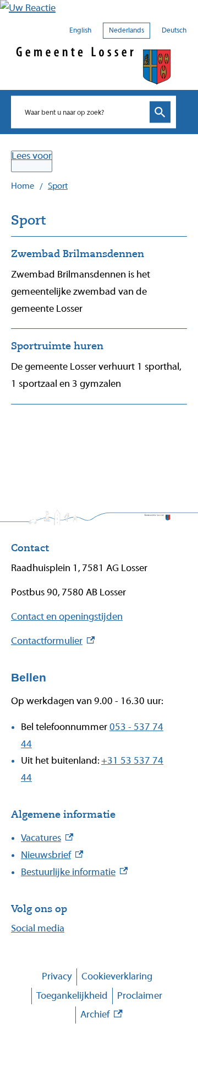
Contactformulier (53, 641)
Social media (37, 928)
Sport (58, 186)
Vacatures (47, 838)
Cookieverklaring (116, 976)
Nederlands (126, 30)
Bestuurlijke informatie (74, 872)
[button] (99, 8)
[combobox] (82, 112)
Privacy (57, 976)
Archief (101, 1016)
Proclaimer (139, 996)
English (80, 30)
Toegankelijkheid (72, 996)
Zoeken (160, 112)
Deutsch (174, 30)
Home (22, 186)
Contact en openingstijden (67, 616)
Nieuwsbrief (52, 855)
